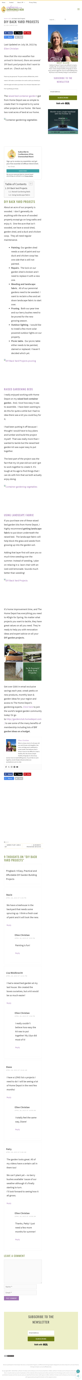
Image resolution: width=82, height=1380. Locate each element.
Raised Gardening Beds (21, 191)
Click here (28, 706)
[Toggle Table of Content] (29, 183)
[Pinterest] (14, 767)
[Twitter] (9, 767)
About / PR (20, 2)
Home (3, 2)
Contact (11, 2)
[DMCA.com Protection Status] (9, 1356)
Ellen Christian (11, 48)
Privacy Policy (33, 2)
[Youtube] (17, 767)
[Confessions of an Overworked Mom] (12, 8)
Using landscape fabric (21, 195)
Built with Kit (63, 103)
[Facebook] (6, 767)
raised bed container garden (22, 95)
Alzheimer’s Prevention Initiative (34, 846)
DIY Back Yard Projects (17, 188)
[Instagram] (11, 767)
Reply (9, 925)
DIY (10, 18)
